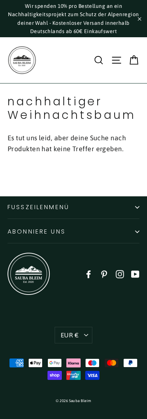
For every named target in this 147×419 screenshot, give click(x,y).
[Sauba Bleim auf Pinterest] (104, 273)
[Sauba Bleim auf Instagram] (120, 273)
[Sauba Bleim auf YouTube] (135, 273)
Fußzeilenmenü (38, 207)
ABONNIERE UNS (37, 231)
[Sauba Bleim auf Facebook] (88, 273)
